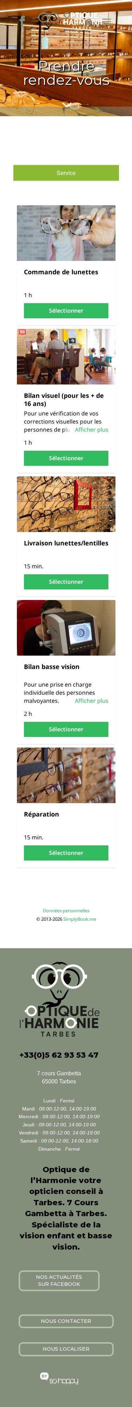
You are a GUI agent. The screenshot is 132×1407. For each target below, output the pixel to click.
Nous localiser (66, 1349)
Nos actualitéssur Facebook (59, 1280)
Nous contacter (66, 1321)
